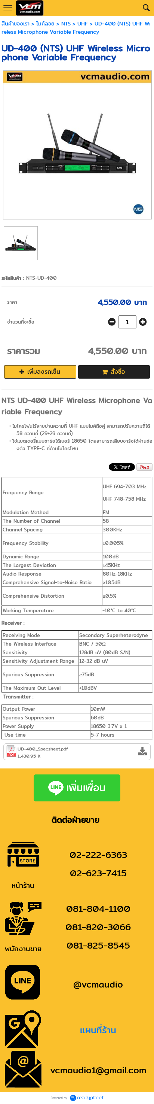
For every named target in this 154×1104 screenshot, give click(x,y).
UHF (82, 23)
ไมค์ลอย (45, 23)
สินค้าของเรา (15, 23)
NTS (66, 23)
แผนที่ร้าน (98, 1030)
